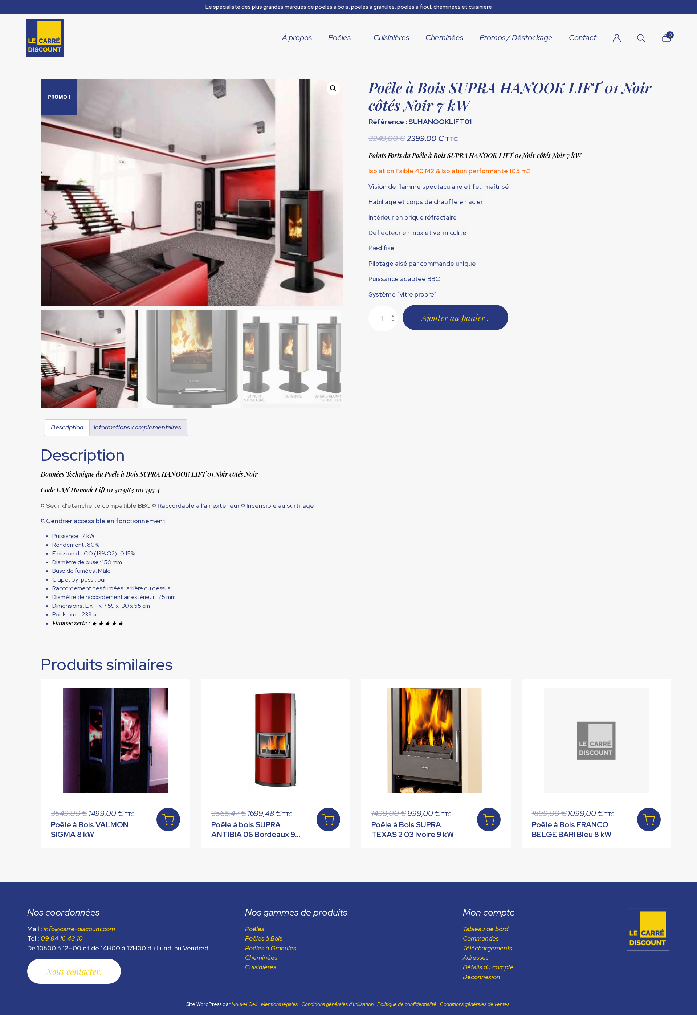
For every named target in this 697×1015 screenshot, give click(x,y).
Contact (582, 37)
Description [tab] (67, 427)
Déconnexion (481, 977)
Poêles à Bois (263, 938)
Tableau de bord (485, 929)
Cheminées (444, 37)
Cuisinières (391, 37)
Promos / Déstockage (516, 37)
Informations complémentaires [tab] (137, 427)
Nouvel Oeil (244, 1004)
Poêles (339, 37)
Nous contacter (73, 971)
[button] (333, 88)
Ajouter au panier (454, 317)
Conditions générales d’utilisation (337, 1004)
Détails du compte (488, 967)
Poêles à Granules (270, 948)
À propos (297, 37)
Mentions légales (279, 1004)
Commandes (481, 938)
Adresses (476, 957)
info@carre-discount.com (79, 929)
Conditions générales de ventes (474, 1004)
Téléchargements (487, 948)
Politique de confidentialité (406, 1004)
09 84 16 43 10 (62, 938)
